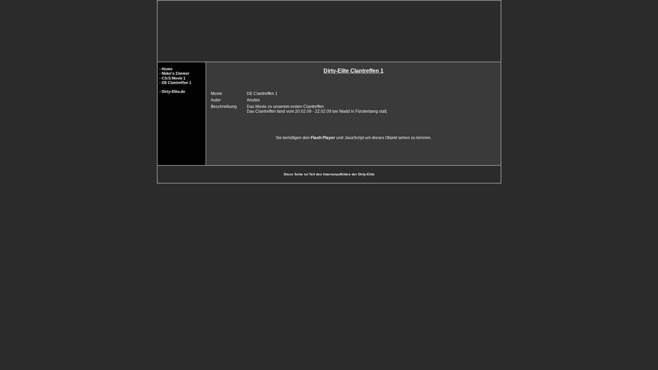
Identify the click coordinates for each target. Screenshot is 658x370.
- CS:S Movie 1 (172, 78)
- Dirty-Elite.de (172, 91)
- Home (165, 69)
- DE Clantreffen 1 (175, 83)
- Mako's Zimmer (174, 73)
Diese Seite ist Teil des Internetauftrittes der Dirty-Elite (329, 174)
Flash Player (323, 137)
